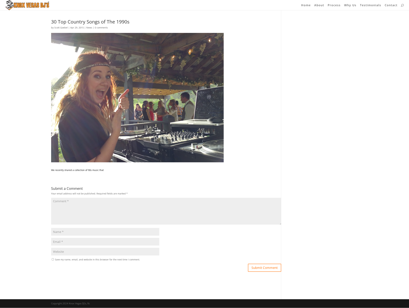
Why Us (350, 5)
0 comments (101, 27)
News (89, 27)
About (319, 5)
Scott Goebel (61, 27)
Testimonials (370, 5)
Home (306, 5)
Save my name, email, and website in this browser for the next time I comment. (97, 259)
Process (334, 5)
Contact (391, 5)
